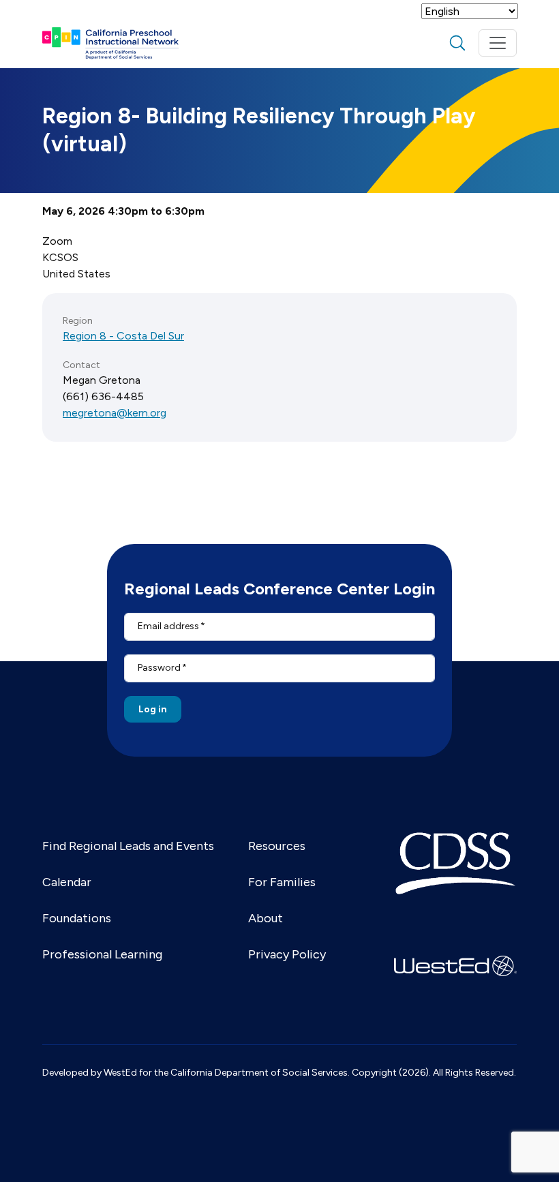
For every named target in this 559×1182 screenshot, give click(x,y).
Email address (168, 626)
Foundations (76, 918)
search (457, 43)
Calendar (66, 882)
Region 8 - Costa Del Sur (123, 335)
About (265, 918)
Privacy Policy (287, 954)
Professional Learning (102, 954)
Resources (276, 845)
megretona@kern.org (114, 412)
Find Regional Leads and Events (128, 845)
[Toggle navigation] (498, 43)
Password (159, 667)
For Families (282, 882)
